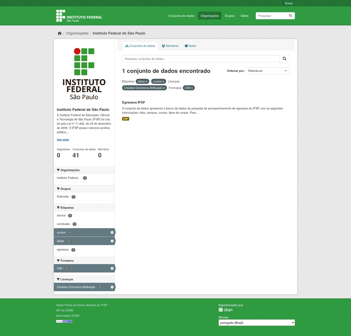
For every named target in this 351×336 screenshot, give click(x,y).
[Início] (60, 33)
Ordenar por (235, 71)
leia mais (63, 139)
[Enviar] (290, 15)
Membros (171, 46)
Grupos (229, 16)
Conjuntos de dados (181, 16)
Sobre (244, 16)
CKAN (225, 310)
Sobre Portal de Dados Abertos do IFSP (81, 305)
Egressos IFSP (133, 102)
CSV (125, 118)
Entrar (289, 3)
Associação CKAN (67, 315)
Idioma (223, 317)
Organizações (210, 16)
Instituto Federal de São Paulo (119, 33)
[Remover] (146, 81)
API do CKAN (64, 310)
